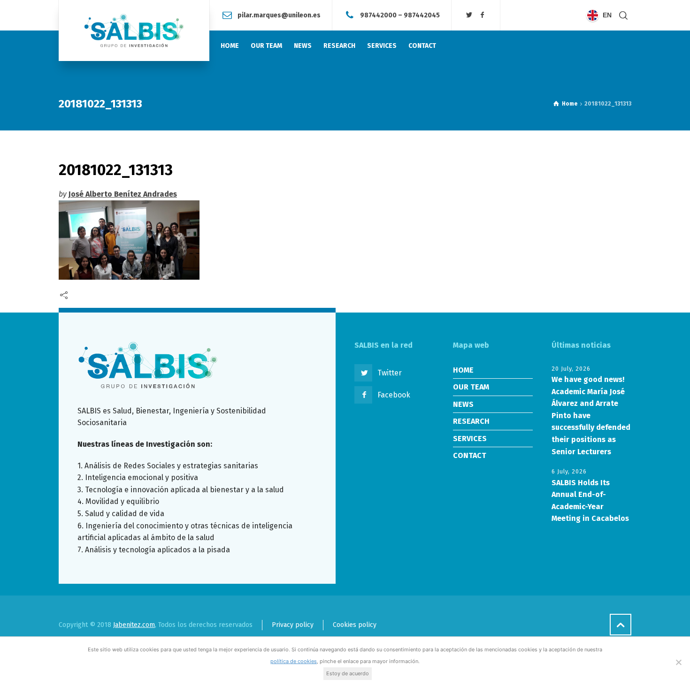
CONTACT (469, 455)
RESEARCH (471, 421)
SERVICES (470, 438)
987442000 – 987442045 (400, 15)
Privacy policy (293, 625)
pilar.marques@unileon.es (279, 15)
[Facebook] (482, 15)
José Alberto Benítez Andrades (123, 194)
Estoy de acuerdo (347, 673)
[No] (678, 662)
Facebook (393, 394)
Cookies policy (354, 625)
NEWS (463, 404)
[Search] (623, 15)
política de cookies (293, 661)
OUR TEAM (471, 386)
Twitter (389, 372)
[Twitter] (469, 15)
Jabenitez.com (134, 625)
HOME (463, 370)
